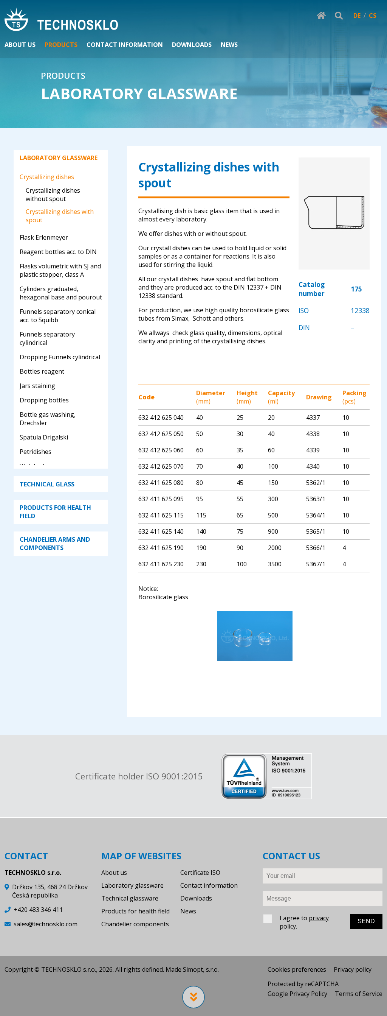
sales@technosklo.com (45, 924)
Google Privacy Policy (297, 994)
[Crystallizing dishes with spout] (334, 265)
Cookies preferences (297, 969)
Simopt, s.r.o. (201, 969)
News (188, 911)
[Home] (61, 20)
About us (114, 872)
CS (372, 15)
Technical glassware (129, 898)
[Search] (339, 15)
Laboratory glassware (132, 885)
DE (357, 15)
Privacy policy (353, 969)
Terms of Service (358, 994)
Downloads (196, 898)
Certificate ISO (200, 872)
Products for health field (135, 911)
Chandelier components (135, 924)
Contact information (209, 885)
